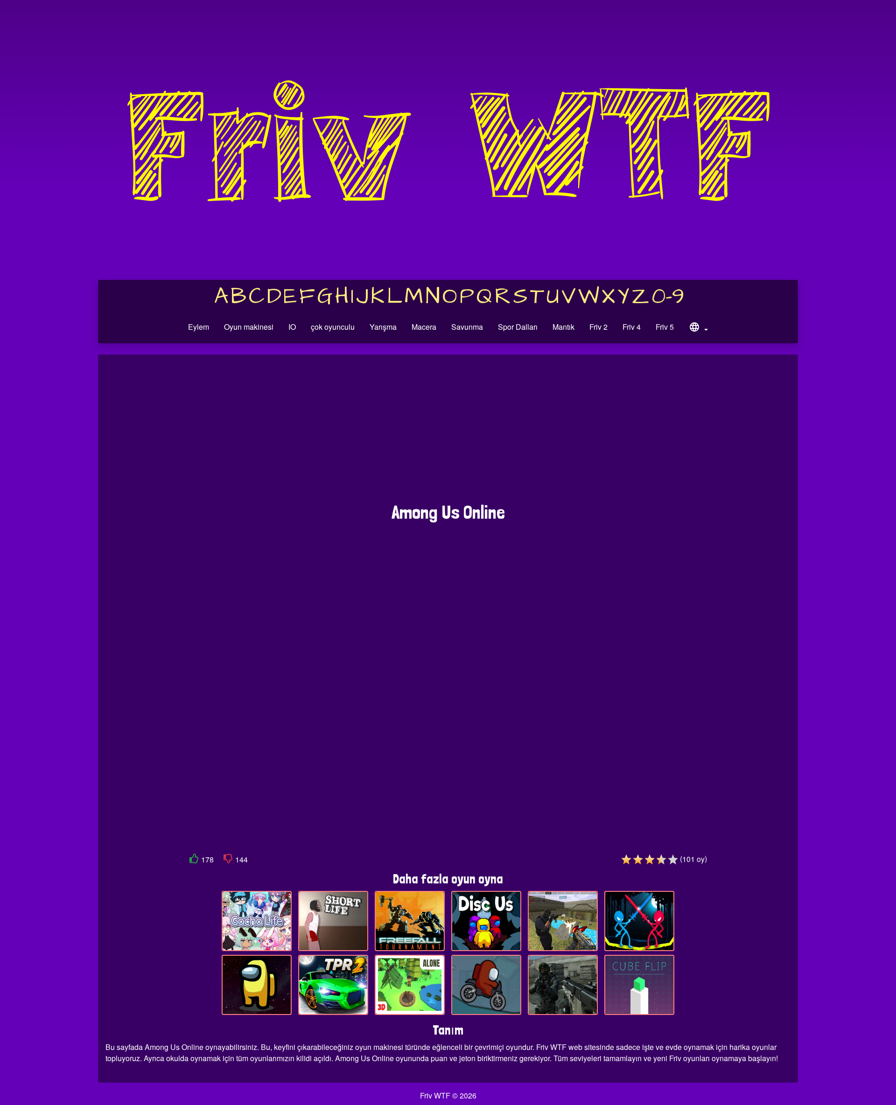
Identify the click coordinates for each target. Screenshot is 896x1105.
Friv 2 (598, 326)
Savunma (467, 326)
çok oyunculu (333, 326)
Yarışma (383, 326)
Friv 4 (632, 326)
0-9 (668, 296)
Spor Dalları (518, 326)
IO (292, 326)
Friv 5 (665, 326)
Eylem (198, 326)
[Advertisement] (448, 433)
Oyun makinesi (248, 326)
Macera (424, 326)
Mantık (563, 326)
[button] (698, 328)
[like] (194, 860)
